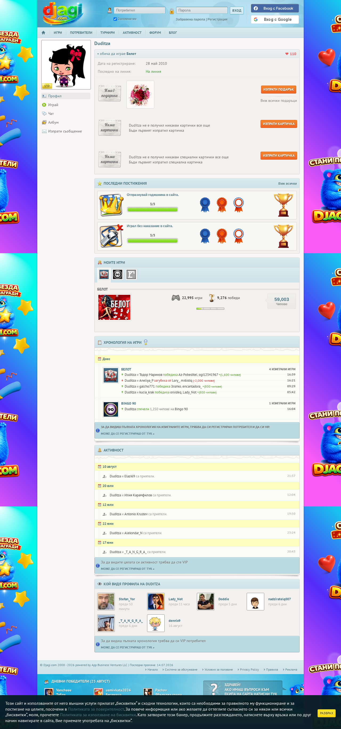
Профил (55, 96)
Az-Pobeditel (187, 374)
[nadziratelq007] (255, 601)
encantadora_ (192, 386)
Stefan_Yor (127, 599)
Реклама (291, 669)
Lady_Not (189, 392)
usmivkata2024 (118, 690)
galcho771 (147, 386)
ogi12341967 (208, 374)
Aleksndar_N (133, 533)
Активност (132, 32)
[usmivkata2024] (98, 693)
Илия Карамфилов (138, 495)
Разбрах (326, 713)
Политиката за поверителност (96, 709)
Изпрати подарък (278, 89)
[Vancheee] (49, 693)
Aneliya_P (146, 380)
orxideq (175, 392)
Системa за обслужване (181, 669)
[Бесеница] (131, 274)
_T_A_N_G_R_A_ (135, 552)
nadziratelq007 (279, 599)
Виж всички (287, 184)
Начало (153, 669)
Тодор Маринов (150, 374)
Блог (173, 32)
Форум (155, 32)
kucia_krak (146, 392)
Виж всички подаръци (279, 100)
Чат (51, 113)
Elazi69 (129, 476)
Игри (58, 32)
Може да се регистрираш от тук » (128, 434)
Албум (53, 122)
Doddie (223, 599)
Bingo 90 (128, 403)
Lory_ (176, 380)
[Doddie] (205, 601)
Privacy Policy (249, 669)
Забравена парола (190, 19)
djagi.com (63, 13)
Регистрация (218, 19)
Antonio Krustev (136, 514)
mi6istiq (186, 380)
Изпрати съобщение (65, 131)
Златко (176, 386)
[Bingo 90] (117, 274)
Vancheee (63, 690)
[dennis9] (156, 623)
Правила (272, 669)
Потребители (81, 32)
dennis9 (174, 620)
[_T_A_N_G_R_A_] (106, 623)
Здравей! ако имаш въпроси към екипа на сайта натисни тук (251, 689)
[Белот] (104, 274)
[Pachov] (148, 693)
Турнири (107, 32)
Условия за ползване (219, 669)
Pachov (161, 690)
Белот (126, 369)
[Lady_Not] (156, 601)
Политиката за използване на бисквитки (98, 714)
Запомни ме (127, 19)
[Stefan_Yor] (106, 601)
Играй (53, 104)
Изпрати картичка (279, 124)
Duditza (130, 374)
